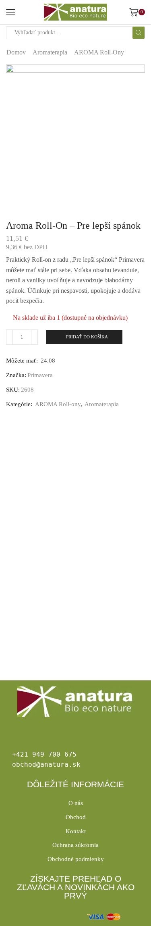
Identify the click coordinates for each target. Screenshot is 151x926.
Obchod (76, 817)
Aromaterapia (50, 52)
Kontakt (76, 831)
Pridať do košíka (87, 336)
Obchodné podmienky (76, 859)
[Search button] (138, 33)
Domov (16, 52)
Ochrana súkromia (75, 845)
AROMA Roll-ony (99, 52)
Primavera (40, 375)
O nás (75, 803)
